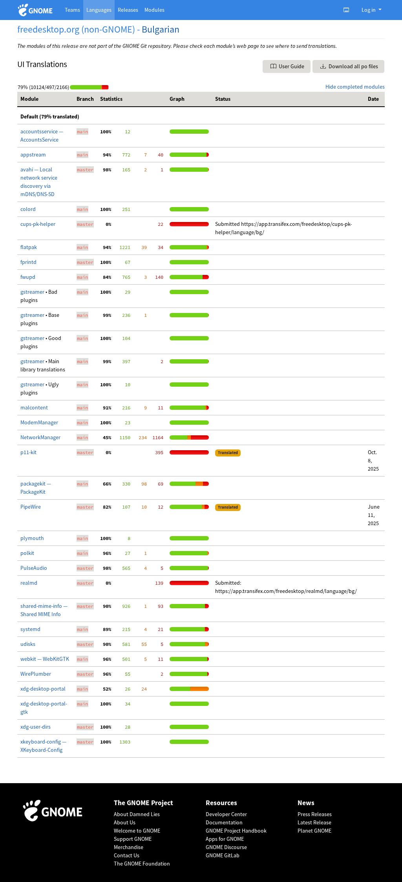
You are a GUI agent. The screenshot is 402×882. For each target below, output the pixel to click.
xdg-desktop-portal (43, 688)
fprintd (28, 262)
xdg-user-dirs (35, 726)
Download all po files (352, 66)
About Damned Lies (137, 814)
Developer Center (226, 814)
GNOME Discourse (226, 847)
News (306, 803)
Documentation (224, 822)
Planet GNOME (314, 830)
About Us (124, 822)
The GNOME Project (143, 803)
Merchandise (128, 847)
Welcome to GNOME (137, 830)
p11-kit (28, 452)
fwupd (27, 276)
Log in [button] (369, 9)
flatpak (28, 247)
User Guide (291, 66)
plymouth (32, 538)
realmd (28, 582)
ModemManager (39, 422)
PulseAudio (33, 567)
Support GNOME (133, 838)
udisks (27, 643)
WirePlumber (35, 673)
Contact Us (126, 855)
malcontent (34, 407)
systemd (30, 629)
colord (28, 209)
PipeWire (30, 506)
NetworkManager (40, 437)
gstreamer (33, 291)
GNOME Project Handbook (236, 830)
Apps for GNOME (225, 838)
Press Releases (315, 814)
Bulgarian (160, 29)
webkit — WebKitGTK (44, 658)
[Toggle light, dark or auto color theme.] (348, 9)
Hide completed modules (355, 86)
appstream (33, 154)
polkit (27, 552)
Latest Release (314, 822)
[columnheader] (45, 99)
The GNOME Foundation (142, 863)
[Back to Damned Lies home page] (36, 10)
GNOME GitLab (222, 855)
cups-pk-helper (37, 223)
